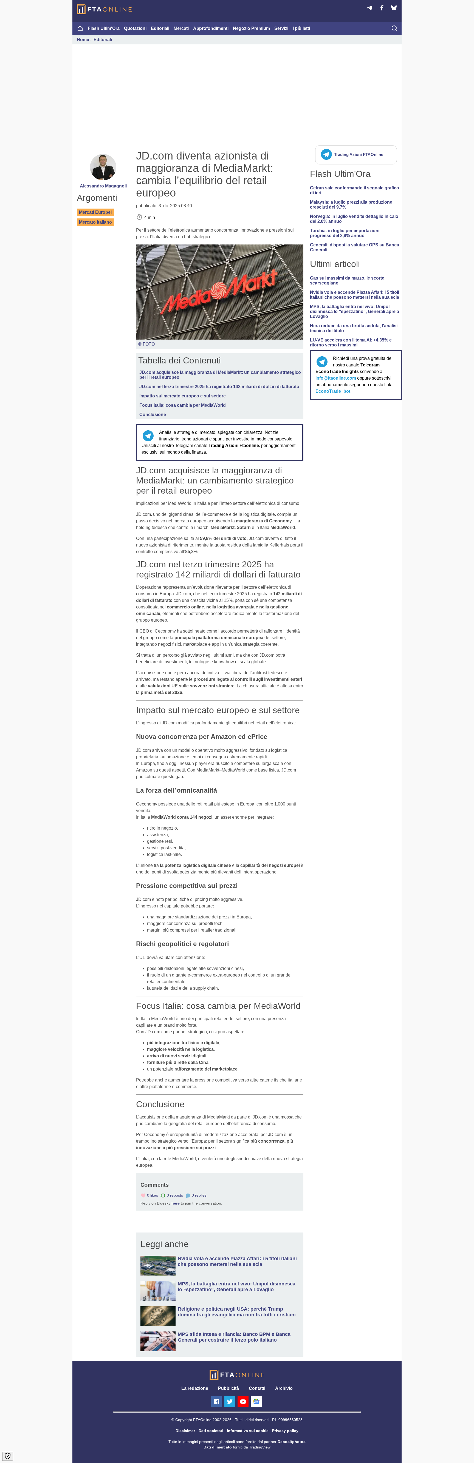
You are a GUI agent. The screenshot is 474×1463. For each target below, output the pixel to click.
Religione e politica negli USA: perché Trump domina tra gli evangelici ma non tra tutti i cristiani (237, 1311)
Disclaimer (185, 1430)
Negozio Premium (251, 28)
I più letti (301, 28)
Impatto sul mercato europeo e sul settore (182, 396)
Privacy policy (285, 1430)
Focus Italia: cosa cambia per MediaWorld (182, 405)
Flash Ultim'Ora (104, 28)
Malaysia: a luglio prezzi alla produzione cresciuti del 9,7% (351, 204)
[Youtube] (243, 1401)
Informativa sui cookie (248, 1430)
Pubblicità (228, 1388)
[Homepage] (104, 9)
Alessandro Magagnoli (103, 186)
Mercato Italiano (95, 222)
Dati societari (211, 1430)
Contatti (257, 1388)
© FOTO (146, 344)
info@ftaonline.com (335, 378)
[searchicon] (394, 29)
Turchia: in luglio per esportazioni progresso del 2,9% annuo (344, 233)
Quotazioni (135, 28)
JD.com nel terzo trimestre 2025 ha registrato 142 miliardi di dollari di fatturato (219, 386)
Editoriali (160, 28)
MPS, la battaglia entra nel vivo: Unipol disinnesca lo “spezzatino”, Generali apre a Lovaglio (354, 311)
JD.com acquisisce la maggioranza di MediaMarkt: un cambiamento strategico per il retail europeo (220, 375)
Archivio (284, 1388)
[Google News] (256, 1401)
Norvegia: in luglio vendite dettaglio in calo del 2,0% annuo (354, 219)
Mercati (181, 28)
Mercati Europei (95, 212)
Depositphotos (292, 1441)
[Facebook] (216, 1401)
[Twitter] (229, 1401)
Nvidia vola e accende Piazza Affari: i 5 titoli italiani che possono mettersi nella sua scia (354, 295)
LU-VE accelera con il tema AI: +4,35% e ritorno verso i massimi (351, 342)
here (175, 1203)
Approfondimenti (210, 28)
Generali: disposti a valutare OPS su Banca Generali (354, 247)
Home (83, 39)
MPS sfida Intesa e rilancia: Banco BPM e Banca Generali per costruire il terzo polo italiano (234, 1337)
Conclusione (152, 414)
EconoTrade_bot (332, 391)
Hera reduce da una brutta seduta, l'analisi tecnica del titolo (353, 328)
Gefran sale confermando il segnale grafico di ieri (354, 190)
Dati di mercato (218, 1447)
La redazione (194, 1388)
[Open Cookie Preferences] (7, 1456)
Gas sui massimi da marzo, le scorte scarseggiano (347, 280)
